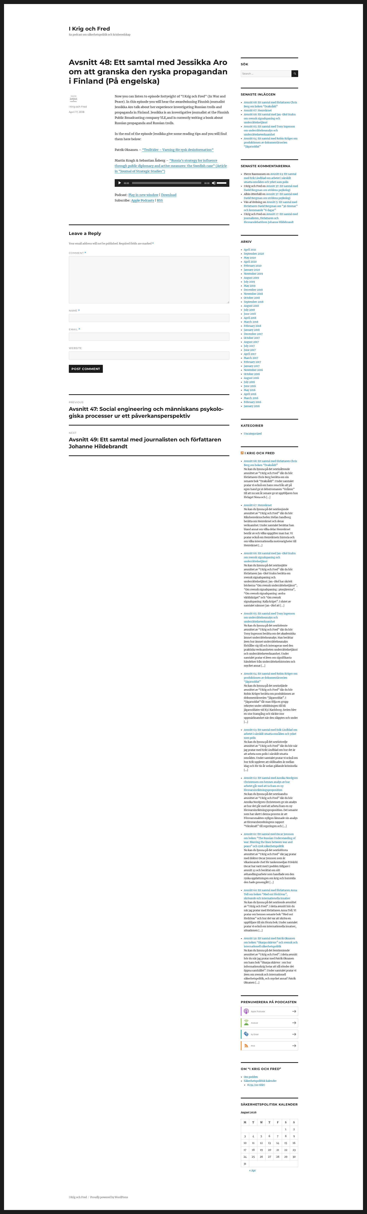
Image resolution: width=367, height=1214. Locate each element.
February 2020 (252, 265)
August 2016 (251, 378)
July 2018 (249, 310)
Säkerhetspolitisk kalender (260, 1081)
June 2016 (250, 386)
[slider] (222, 182)
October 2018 (252, 297)
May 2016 (250, 390)
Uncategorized (253, 433)
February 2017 (252, 362)
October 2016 (252, 374)
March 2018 (251, 322)
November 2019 (253, 273)
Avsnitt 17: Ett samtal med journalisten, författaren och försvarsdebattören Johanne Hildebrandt (271, 218)
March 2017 (251, 358)
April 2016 (250, 394)
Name (74, 310)
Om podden (251, 1077)
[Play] (120, 183)
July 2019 (249, 281)
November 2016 (253, 370)
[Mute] (214, 183)
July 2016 (249, 382)
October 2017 (252, 338)
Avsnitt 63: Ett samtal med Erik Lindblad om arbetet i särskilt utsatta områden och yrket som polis (270, 178)
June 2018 (250, 314)
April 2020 (250, 261)
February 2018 (252, 326)
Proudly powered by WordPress (109, 1197)
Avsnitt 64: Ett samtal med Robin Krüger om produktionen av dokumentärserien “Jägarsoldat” (270, 142)
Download (168, 195)
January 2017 (252, 366)
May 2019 (250, 285)
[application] (172, 183)
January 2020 (252, 269)
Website (75, 348)
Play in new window (143, 195)
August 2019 (251, 277)
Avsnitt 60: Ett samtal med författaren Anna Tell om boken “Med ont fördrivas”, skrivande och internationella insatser (270, 894)
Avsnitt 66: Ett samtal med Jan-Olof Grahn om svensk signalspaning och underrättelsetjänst (270, 118)
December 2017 (253, 334)
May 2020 (250, 257)
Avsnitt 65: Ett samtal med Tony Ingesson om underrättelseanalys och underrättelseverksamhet (269, 130)
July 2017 (249, 346)
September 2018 (253, 302)
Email (74, 329)
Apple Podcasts (142, 200)
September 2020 (254, 253)
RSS (160, 200)
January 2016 (252, 406)
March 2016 (251, 398)
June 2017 (250, 350)
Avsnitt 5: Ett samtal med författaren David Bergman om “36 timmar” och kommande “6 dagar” (271, 206)
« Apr (252, 1170)
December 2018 (253, 289)
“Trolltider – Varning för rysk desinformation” (178, 150)
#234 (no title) (256, 1085)
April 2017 (250, 354)
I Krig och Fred (89, 28)
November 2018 (253, 293)
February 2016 (252, 402)
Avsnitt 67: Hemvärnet (258, 110)
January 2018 (252, 330)
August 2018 (251, 306)
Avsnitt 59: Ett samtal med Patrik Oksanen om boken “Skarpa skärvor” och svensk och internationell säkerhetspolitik (271, 942)
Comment (77, 253)
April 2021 (250, 249)
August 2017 (251, 342)
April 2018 (250, 318)
